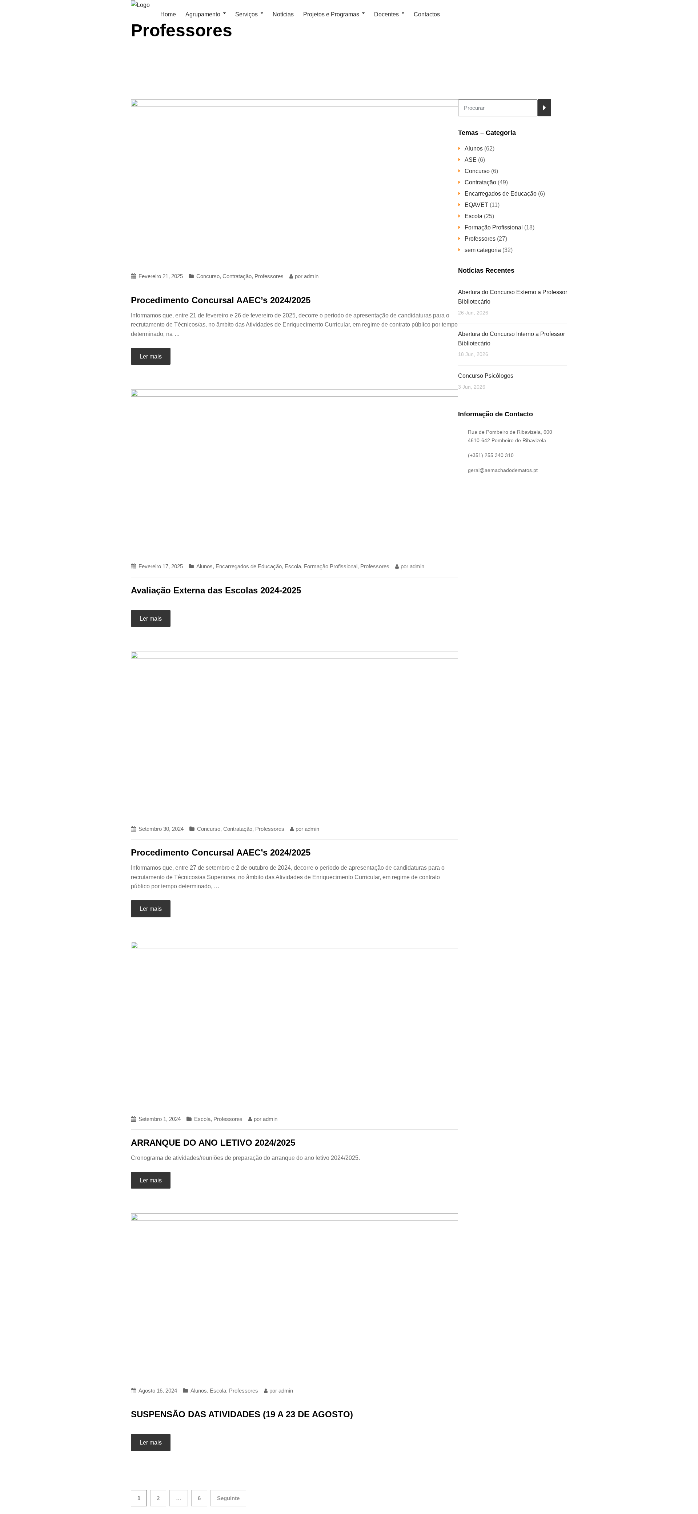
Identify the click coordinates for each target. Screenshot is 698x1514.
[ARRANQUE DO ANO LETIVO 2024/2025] (294, 1024)
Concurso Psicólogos (485, 376)
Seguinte (228, 1498)
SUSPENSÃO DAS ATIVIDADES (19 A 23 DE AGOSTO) (242, 1414)
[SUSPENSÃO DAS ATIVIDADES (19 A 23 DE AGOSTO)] (294, 1296)
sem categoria (483, 250)
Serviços (246, 14)
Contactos (427, 14)
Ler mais (151, 356)
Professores (269, 276)
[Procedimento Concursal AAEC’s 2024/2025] (294, 182)
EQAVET (476, 205)
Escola (293, 566)
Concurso (208, 276)
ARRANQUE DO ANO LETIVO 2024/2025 (213, 1142)
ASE (471, 160)
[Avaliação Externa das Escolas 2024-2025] (294, 472)
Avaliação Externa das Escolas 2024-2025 (216, 590)
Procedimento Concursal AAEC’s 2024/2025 (220, 300)
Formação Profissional (330, 566)
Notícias (283, 14)
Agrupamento (202, 14)
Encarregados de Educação (249, 566)
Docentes (386, 14)
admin (311, 276)
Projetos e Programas (331, 14)
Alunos (204, 566)
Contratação (237, 276)
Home (167, 14)
